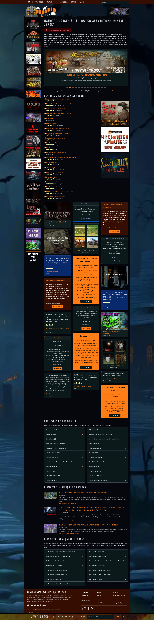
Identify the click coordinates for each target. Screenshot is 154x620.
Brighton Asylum (51, 177)
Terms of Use (85, 595)
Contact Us (84, 592)
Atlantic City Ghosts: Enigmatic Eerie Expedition (61, 157)
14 (105, 87)
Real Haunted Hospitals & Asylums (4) (57, 570)
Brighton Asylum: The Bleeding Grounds (58, 113)
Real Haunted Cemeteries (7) (55, 561)
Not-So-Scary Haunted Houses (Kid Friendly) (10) (104, 439)
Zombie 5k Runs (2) (95, 475)
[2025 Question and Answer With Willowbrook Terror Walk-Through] (50, 528)
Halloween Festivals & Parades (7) (56, 443)
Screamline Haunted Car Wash (55, 196)
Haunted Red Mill (51, 162)
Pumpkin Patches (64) (96, 457)
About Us (100, 592)
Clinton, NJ (114, 277)
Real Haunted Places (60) (97, 565)
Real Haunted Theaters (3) (97, 579)
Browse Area (37, 2)
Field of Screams (51, 123)
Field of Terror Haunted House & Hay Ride (59, 104)
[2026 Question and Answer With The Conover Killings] (50, 495)
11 (96, 87)
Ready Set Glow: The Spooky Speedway (58, 99)
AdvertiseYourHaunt (33, 257)
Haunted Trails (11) (52, 471)
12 (99, 87)
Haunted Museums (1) (53, 466)
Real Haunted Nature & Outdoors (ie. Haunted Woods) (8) (107, 561)
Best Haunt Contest (119, 595)
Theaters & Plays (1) (95, 471)
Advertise (84, 603)
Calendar (64, 2)
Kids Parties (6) (93, 430)
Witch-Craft (50, 118)
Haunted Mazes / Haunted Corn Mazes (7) (59, 462)
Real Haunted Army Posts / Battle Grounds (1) (60, 552)
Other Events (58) (94, 443)
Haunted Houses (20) (52, 457)
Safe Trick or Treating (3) (97, 462)
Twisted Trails (50, 167)
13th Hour (49, 148)
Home (28, 2)
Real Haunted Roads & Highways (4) (100, 574)
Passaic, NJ (57, 243)
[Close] (123, 616)
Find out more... (116, 91)
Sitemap (115, 592)
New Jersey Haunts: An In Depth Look (69, 503)
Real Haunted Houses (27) (54, 579)
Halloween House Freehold (54, 172)
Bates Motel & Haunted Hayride (56, 152)
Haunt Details (57, 307)
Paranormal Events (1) (96, 448)
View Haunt (57, 368)
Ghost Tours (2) (51, 439)
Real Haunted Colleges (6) (54, 565)
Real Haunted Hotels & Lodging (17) (57, 574)
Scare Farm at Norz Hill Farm (55, 138)
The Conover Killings (52, 143)
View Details (86, 218)
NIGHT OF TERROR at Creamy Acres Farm (59, 192)
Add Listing (100, 603)
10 (93, 87)
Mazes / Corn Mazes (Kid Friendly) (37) (101, 434)
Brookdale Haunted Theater (55, 187)
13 (102, 87)
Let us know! (31, 612)
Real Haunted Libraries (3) (97, 552)
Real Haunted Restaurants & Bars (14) (100, 570)
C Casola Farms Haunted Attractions (57, 133)
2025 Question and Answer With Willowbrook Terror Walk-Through (89, 525)
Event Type (52, 2)
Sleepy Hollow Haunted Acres (55, 182)
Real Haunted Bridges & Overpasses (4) (58, 556)
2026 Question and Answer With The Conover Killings (83, 493)
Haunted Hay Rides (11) (53, 453)
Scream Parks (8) (94, 466)
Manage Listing (117, 603)
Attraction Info (86, 301)
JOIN (118, 617)
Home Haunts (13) (51, 480)
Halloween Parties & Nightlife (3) (56, 448)
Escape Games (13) (52, 434)
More (82, 2)
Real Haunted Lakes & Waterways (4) (57, 584)
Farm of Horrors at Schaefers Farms (86, 75)
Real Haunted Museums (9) (97, 556)
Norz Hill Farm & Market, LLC (55, 109)
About (73, 2)
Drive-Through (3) (51, 430)
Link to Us (100, 595)
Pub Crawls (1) (93, 453)
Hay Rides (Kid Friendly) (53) (54, 475)
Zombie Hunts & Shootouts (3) (98, 480)
